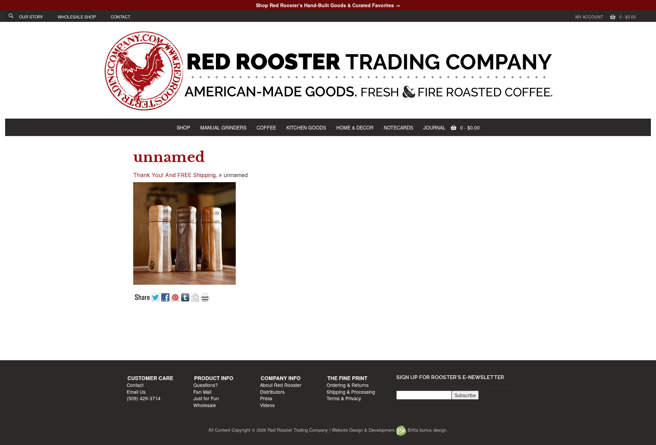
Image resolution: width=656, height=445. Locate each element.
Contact (138, 331)
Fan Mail (239, 338)
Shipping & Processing (454, 338)
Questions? (242, 331)
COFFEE (266, 127)
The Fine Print (451, 324)
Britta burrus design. (427, 430)
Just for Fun (243, 345)
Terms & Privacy (447, 345)
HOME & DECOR (354, 127)
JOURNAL (434, 127)
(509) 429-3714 (147, 345)
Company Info (351, 324)
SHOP (183, 127)
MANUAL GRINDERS (223, 127)
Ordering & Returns (451, 331)
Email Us (139, 338)
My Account (589, 16)
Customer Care (154, 324)
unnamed (169, 157)
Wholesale (241, 351)
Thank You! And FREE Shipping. (175, 175)
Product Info (250, 324)
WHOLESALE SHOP (77, 16)
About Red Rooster (350, 331)
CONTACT (120, 16)
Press (336, 345)
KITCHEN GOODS (306, 127)
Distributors (342, 338)
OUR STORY (31, 16)
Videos (337, 351)
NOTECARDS (398, 127)
